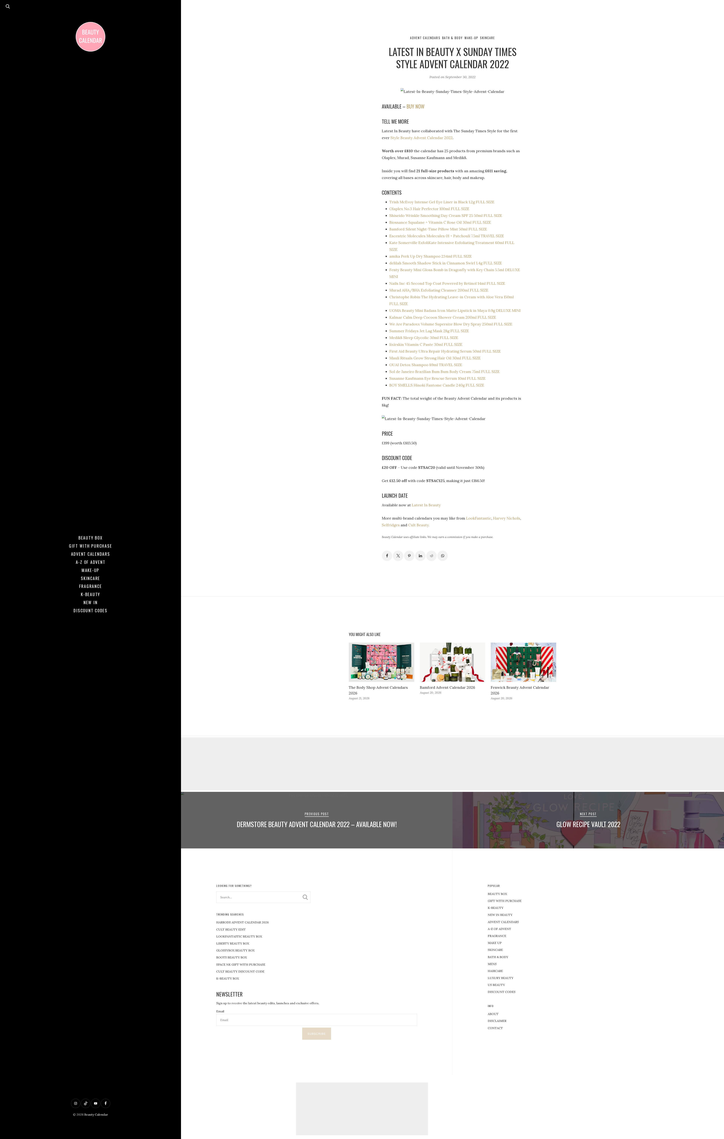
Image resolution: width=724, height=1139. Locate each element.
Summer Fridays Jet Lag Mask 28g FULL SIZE (429, 330)
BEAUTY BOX (497, 894)
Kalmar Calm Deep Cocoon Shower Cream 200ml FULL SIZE (442, 317)
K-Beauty (90, 594)
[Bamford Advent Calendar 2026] (452, 662)
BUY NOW (415, 106)
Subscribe (317, 1034)
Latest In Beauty (426, 505)
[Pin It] (409, 556)
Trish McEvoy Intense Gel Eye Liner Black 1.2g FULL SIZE (441, 202)
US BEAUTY (496, 985)
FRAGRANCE (497, 936)
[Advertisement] (452, 763)
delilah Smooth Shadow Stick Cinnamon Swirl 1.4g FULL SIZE (445, 263)
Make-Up (90, 570)
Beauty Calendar (96, 1114)
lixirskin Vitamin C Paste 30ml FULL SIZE (425, 344)
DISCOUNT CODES (501, 992)
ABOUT (493, 1014)
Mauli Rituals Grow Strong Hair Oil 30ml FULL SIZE (435, 358)
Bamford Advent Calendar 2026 (447, 687)
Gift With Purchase (90, 546)
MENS (492, 964)
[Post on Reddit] (431, 556)
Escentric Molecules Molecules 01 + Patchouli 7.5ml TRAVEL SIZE (446, 235)
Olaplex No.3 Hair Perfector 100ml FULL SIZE (429, 208)
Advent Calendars (90, 554)
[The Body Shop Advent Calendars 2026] (381, 662)
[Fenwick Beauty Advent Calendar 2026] (523, 662)
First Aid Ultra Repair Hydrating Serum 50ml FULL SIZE (445, 351)
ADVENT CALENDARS (503, 922)
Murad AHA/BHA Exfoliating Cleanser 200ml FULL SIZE (438, 290)
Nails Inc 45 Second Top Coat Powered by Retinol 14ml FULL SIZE (447, 283)
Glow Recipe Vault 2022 (588, 824)
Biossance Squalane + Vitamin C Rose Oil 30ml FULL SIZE (440, 222)
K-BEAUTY (495, 908)
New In (91, 602)
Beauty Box (90, 538)
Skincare (90, 578)
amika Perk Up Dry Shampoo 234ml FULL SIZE (430, 256)
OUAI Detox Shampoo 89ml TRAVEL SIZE (425, 364)
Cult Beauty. (418, 525)
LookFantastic (478, 518)
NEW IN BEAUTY (500, 915)
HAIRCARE (495, 971)
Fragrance (90, 586)
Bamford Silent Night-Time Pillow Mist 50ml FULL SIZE (438, 229)
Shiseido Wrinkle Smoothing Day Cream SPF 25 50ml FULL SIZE (445, 215)
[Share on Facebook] (387, 556)
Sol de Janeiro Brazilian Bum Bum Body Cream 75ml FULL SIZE (444, 371)
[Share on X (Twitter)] (398, 556)
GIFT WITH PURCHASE (505, 901)
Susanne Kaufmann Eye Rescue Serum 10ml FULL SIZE (437, 378)
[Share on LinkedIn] (420, 556)
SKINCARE (495, 950)
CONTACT (495, 1028)
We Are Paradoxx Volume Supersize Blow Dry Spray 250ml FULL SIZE (450, 324)
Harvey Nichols (506, 518)
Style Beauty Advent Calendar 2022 (421, 137)
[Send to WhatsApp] (442, 556)
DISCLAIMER (497, 1021)
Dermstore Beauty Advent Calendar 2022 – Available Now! (317, 824)
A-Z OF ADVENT (90, 562)
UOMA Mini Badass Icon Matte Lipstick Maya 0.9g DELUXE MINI (455, 310)
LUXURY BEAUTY (500, 978)
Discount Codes (90, 610)
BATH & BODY (498, 957)
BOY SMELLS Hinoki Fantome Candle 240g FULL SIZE (436, 385)
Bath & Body (452, 38)
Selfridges (391, 525)
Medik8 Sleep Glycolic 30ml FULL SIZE (423, 337)
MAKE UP (495, 943)
